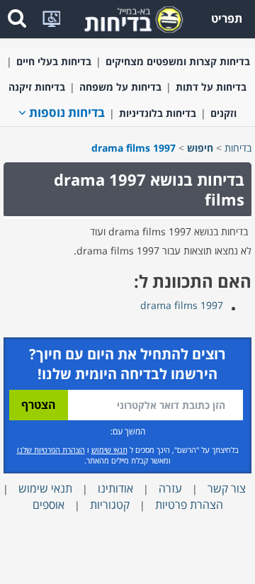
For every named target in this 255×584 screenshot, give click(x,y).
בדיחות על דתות (211, 87)
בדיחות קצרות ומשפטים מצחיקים (178, 61)
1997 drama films (181, 305)
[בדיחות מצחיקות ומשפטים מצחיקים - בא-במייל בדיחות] (129, 18)
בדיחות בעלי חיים (53, 61)
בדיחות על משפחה (120, 87)
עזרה (170, 488)
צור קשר (227, 488)
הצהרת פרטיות (189, 504)
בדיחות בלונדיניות (157, 113)
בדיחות (238, 148)
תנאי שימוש (109, 449)
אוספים (48, 504)
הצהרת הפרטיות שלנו (51, 449)
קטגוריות (110, 504)
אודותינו (115, 488)
